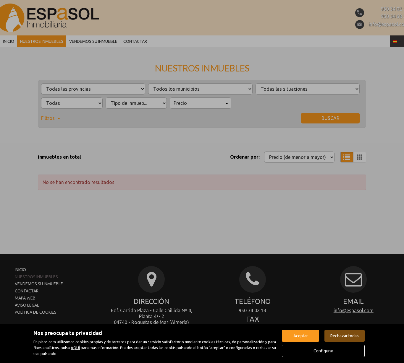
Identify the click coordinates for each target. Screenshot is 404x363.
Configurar (323, 351)
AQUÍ (75, 348)
